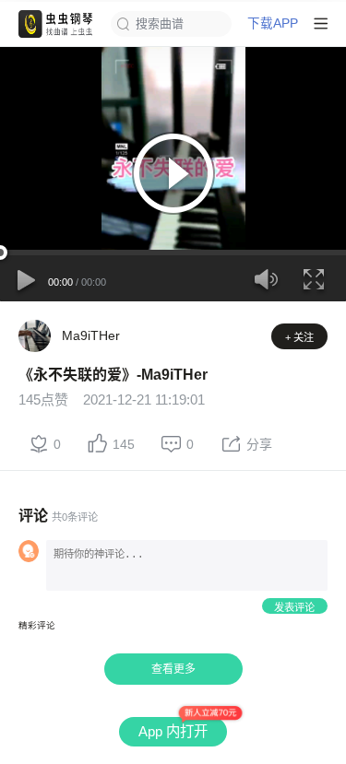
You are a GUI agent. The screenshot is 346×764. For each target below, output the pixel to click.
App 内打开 (173, 731)
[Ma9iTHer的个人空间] (34, 336)
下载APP (272, 24)
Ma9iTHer (91, 335)
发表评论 (294, 607)
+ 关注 (299, 337)
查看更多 (173, 669)
